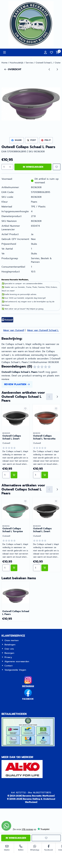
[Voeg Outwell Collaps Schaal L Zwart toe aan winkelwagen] (14, 475)
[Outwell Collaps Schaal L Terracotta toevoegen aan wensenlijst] (56, 408)
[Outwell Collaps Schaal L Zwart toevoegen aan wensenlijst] (25, 408)
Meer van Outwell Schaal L (43, 330)
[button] (5, 52)
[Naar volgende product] (57, 69)
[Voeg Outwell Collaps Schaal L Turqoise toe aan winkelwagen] (14, 568)
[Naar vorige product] (49, 69)
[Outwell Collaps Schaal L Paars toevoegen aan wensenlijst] (56, 167)
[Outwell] (7, 321)
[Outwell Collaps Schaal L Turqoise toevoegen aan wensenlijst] (25, 501)
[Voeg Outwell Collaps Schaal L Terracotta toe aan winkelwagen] (44, 475)
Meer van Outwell (13, 330)
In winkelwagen (33, 167)
